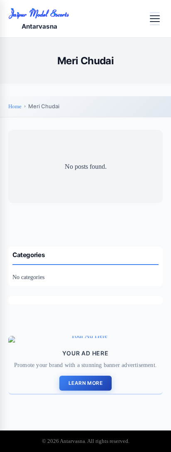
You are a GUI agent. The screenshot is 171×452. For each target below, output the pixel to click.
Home (15, 106)
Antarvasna (39, 26)
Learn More (85, 383)
